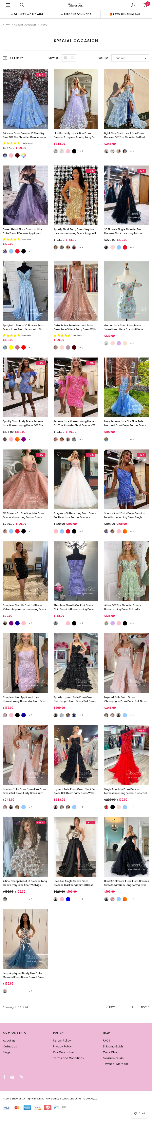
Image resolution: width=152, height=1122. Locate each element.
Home (6, 24)
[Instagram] (21, 1077)
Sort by (103, 58)
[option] (27, 14)
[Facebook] (4, 1077)
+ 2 (81, 151)
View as (53, 58)
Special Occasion (25, 24)
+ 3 (132, 151)
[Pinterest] (12, 1077)
